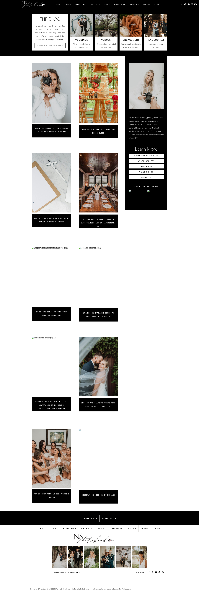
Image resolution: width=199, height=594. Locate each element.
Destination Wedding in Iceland (98, 495)
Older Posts (90, 518)
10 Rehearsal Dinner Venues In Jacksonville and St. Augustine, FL (98, 223)
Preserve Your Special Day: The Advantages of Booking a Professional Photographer (51, 405)
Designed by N (76, 589)
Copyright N (34, 589)
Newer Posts (109, 518)
